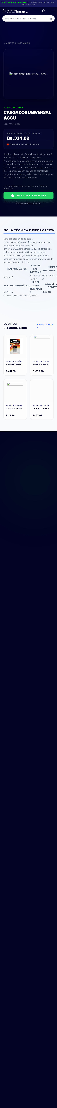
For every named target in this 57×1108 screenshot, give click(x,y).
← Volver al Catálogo (17, 43)
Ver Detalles (15, 346)
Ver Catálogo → (45, 326)
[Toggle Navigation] (52, 10)
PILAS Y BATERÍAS (13, 107)
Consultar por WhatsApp (31, 195)
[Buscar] (51, 19)
